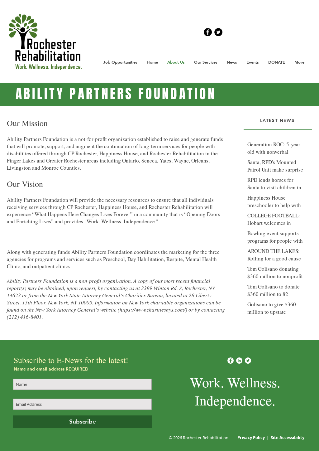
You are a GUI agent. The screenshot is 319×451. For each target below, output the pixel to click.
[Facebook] (230, 360)
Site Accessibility (287, 437)
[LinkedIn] (239, 360)
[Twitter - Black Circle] (218, 32)
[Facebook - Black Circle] (208, 32)
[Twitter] (248, 360)
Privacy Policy (251, 437)
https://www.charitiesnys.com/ (152, 309)
